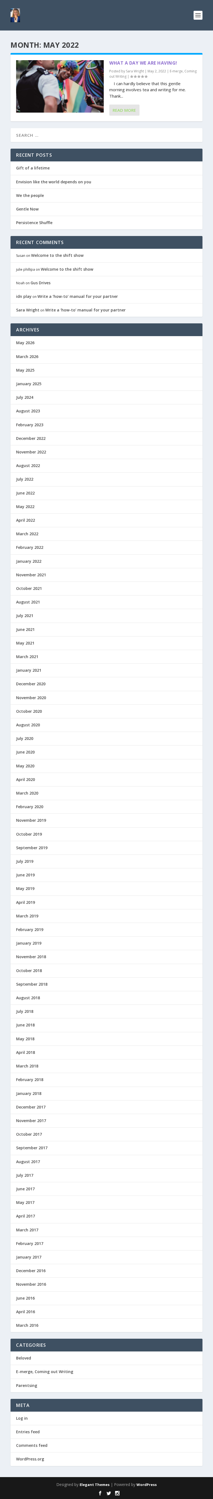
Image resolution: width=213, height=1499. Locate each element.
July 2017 (24, 1175)
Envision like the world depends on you (53, 181)
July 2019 (24, 861)
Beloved (23, 1358)
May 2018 (25, 1038)
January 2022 (28, 561)
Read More (124, 110)
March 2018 (27, 1066)
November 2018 (31, 956)
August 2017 (28, 1161)
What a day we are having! (143, 63)
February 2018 (29, 1079)
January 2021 (28, 670)
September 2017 (31, 1147)
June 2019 (25, 874)
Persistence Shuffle (34, 222)
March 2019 (27, 916)
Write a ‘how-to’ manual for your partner (77, 296)
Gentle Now (27, 209)
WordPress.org (30, 1459)
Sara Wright (135, 71)
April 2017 (25, 1216)
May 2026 (25, 342)
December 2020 (30, 683)
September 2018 (31, 984)
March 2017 (27, 1229)
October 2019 (29, 834)
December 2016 (30, 1270)
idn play (24, 296)
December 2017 (30, 1107)
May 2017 (25, 1202)
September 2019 (31, 847)
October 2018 (29, 970)
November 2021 (31, 574)
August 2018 (28, 997)
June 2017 (25, 1188)
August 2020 (28, 724)
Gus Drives (40, 282)
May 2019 (25, 888)
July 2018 (24, 1011)
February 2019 (29, 929)
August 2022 (28, 465)
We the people (30, 195)
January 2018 (28, 1093)
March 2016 (27, 1325)
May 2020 (25, 765)
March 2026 (27, 356)
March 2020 (27, 793)
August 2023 (28, 411)
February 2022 (29, 547)
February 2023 (29, 424)
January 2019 (28, 943)
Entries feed (28, 1431)
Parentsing (26, 1385)
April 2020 (25, 779)
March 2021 (27, 656)
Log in (22, 1418)
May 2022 (25, 506)
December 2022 (30, 438)
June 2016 (25, 1298)
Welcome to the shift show (57, 255)
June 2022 (25, 493)
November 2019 (31, 820)
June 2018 (25, 1025)
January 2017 (28, 1257)
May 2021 (25, 643)
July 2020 (24, 738)
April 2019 (25, 902)
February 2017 (29, 1243)
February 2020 (29, 806)
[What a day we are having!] (60, 86)
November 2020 (31, 697)
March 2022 (27, 533)
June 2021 (25, 629)
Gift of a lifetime (33, 168)
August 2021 (28, 602)
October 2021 (29, 588)
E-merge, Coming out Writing (44, 1371)
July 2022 (24, 479)
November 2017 (31, 1120)
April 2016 (25, 1311)
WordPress (146, 1484)
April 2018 (25, 1052)
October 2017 (29, 1134)
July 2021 (24, 615)
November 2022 (31, 452)
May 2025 (25, 370)
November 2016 (31, 1284)
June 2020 (25, 752)
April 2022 (25, 520)
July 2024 (24, 397)
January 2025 (28, 383)
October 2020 (29, 711)
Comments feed (31, 1445)
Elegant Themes (95, 1484)
